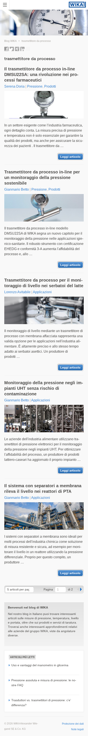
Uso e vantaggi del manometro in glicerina (39, 665)
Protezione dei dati (73, 723)
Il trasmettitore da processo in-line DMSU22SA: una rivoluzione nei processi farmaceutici (41, 74)
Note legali (77, 729)
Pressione (35, 86)
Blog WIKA (10, 40)
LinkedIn (22, 49)
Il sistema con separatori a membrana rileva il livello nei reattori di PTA (42, 488)
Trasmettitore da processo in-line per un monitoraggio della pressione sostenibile (42, 177)
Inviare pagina (28, 49)
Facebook (6, 49)
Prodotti (50, 86)
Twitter (12, 49)
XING (17, 49)
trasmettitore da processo (36, 40)
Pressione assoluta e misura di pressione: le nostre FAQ (43, 682)
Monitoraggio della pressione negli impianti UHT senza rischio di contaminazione (43, 388)
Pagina (48, 589)
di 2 (70, 589)
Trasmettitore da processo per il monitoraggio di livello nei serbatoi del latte (43, 283)
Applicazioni (42, 292)
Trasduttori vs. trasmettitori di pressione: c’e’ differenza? (41, 702)
